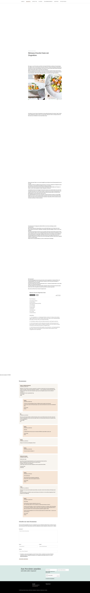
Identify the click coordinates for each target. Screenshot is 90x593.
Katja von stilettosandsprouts (25, 385)
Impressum (38, 590)
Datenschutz (42, 590)
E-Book (40, 1)
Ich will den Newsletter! (50, 578)
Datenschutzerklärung (23, 556)
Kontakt (56, 1)
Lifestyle (34, 1)
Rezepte (28, 1)
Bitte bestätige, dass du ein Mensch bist (50, 572)
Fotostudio (63, 1)
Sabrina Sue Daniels (23, 456)
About (23, 1)
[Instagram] (46, 585)
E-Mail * (40, 544)
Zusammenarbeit (48, 1)
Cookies (46, 590)
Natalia (21, 439)
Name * (20, 544)
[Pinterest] (48, 585)
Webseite (20, 549)
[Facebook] (47, 585)
